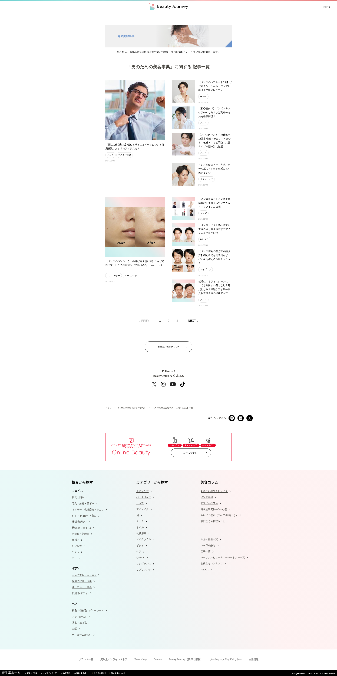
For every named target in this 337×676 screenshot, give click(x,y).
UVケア (140, 557)
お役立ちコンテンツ (212, 563)
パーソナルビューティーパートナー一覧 (223, 557)
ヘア (138, 551)
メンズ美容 (207, 497)
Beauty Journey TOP (168, 346)
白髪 (74, 628)
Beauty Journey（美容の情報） (132, 408)
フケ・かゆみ (79, 616)
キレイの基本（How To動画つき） (219, 515)
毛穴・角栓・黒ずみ (83, 503)
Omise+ (158, 659)
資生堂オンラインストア (113, 659)
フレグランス (143, 563)
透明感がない (79, 521)
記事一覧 (205, 551)
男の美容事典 (124, 155)
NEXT (192, 320)
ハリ (74, 558)
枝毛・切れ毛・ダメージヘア (88, 610)
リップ (140, 503)
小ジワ (75, 552)
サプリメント (143, 569)
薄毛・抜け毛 (79, 622)
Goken (203, 96)
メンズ (110, 155)
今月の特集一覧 (209, 539)
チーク (140, 521)
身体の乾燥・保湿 (82, 581)
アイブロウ (205, 269)
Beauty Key (140, 659)
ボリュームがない (82, 634)
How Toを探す (208, 545)
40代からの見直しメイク (214, 491)
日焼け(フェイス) (81, 527)
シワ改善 (77, 545)
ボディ (140, 545)
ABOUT (205, 569)
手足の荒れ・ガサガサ (84, 575)
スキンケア (142, 491)
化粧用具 (141, 533)
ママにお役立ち (209, 503)
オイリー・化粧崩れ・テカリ (88, 509)
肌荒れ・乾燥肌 (80, 533)
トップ (108, 408)
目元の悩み (78, 497)
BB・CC (204, 239)
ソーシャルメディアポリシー (226, 659)
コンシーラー (113, 275)
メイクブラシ (143, 539)
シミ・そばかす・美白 (84, 515)
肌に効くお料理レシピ (213, 521)
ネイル (140, 527)
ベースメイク (131, 275)
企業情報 (254, 659)
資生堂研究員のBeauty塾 (214, 509)
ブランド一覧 (86, 659)
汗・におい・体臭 (82, 587)
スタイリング (206, 179)
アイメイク (142, 509)
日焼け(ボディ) (80, 593)
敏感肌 (75, 539)
